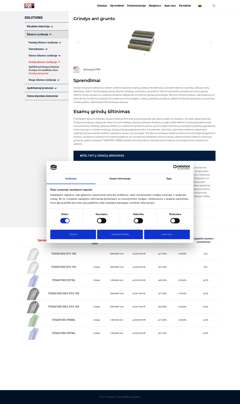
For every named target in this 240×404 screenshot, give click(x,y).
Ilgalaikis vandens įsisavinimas (204, 240)
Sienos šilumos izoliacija (43, 55)
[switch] (101, 220)
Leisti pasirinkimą (120, 234)
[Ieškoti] (212, 5)
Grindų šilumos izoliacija (43, 62)
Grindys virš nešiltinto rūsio (43, 70)
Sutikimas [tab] (71, 178)
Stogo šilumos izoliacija (42, 79)
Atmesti (73, 234)
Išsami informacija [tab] (120, 178)
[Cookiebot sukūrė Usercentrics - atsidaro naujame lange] (175, 167)
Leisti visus (167, 234)
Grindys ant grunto (38, 73)
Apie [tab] (169, 178)
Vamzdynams (36, 49)
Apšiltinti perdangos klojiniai (44, 67)
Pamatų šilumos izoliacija (43, 42)
